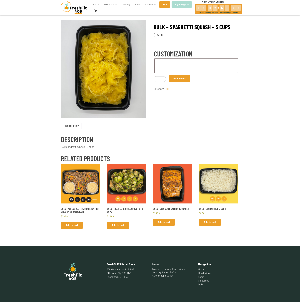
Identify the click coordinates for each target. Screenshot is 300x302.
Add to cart (179, 78)
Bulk (167, 88)
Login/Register (182, 4)
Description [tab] (72, 125)
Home (96, 4)
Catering (126, 4)
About (137, 4)
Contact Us (150, 4)
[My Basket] (96, 11)
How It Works (110, 4)
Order (165, 4)
